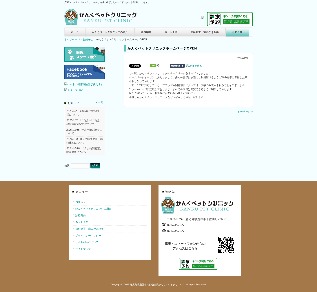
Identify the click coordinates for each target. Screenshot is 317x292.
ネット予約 (171, 32)
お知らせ (237, 32)
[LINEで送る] (194, 65)
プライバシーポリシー (88, 235)
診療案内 (146, 32)
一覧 (100, 102)
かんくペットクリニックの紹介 (110, 32)
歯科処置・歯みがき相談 (205, 32)
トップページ (72, 39)
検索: (67, 165)
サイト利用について (87, 242)
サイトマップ (83, 248)
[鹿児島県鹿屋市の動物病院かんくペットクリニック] (101, 23)
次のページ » (245, 111)
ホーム (75, 32)
